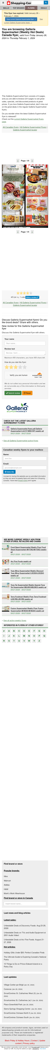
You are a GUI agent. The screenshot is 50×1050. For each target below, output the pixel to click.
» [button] (32, 160)
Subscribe (10, 472)
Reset (28, 393)
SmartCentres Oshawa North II (22, 1013)
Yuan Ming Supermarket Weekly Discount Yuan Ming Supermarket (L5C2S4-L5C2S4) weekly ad (27, 573)
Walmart (7, 880)
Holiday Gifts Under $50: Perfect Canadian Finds (24, 952)
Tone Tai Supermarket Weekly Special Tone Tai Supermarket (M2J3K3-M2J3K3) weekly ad (28, 586)
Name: (6, 454)
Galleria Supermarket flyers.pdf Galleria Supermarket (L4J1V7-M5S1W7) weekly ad (27, 429)
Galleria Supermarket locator (25, 129)
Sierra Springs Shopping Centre (23, 1008)
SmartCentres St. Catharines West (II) (23, 994)
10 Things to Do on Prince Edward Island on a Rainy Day (23, 965)
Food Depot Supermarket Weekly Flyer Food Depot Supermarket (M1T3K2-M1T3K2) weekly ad (28, 549)
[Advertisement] (25, 67)
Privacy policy (23, 480)
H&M (6, 889)
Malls (6, 8)
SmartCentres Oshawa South (22, 1017)
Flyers (31, 8)
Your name (9, 339)
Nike (6, 876)
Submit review (14, 393)
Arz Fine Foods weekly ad (21, 561)
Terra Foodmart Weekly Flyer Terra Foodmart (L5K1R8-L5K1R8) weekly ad (28, 597)
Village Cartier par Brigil (19, 984)
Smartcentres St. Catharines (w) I (23, 1000)
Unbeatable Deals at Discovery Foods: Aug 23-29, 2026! (25, 926)
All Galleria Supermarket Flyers (33, 127)
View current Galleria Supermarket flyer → (21, 19)
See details (43, 1048)
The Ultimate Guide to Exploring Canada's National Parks (25, 958)
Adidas (7, 884)
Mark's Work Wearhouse (14, 893)
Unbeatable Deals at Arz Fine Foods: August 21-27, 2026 (24, 940)
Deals (44, 8)
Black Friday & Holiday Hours (17, 1040)
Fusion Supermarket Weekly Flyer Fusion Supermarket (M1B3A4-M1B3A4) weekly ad (27, 609)
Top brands (18, 8)
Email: (6, 463)
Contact (34, 1040)
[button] (9, 196)
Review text (9, 348)
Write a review (31, 297)
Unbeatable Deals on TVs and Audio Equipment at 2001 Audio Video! (25, 933)
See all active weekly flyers (14, 620)
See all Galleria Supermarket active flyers (20, 440)
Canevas (13, 989)
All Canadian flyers (11, 127)
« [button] (17, 160)
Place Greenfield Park (18, 1004)
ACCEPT (35, 1048)
